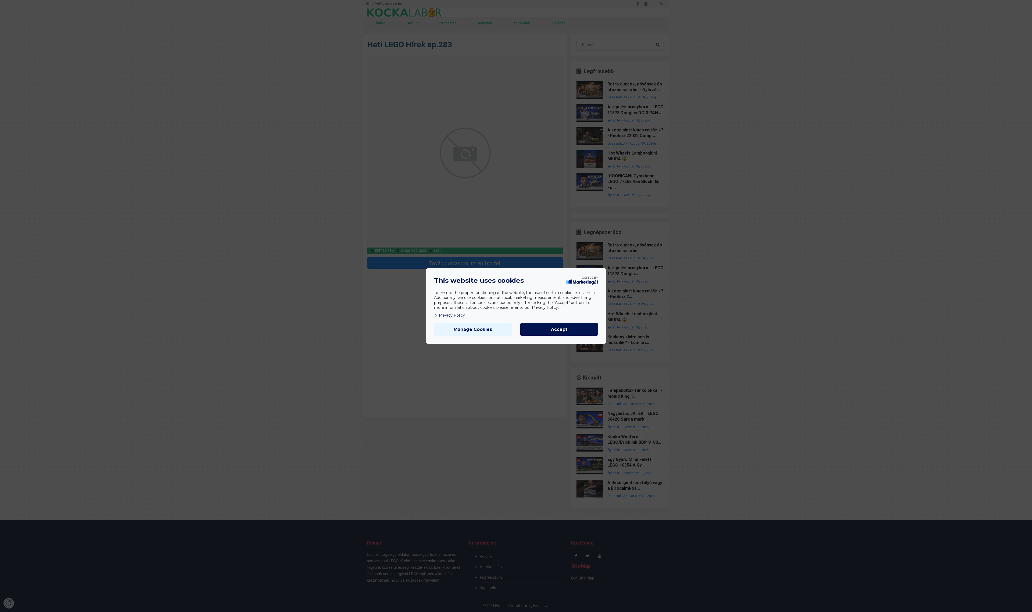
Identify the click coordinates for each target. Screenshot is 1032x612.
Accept (559, 329)
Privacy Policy (452, 315)
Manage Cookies (473, 329)
